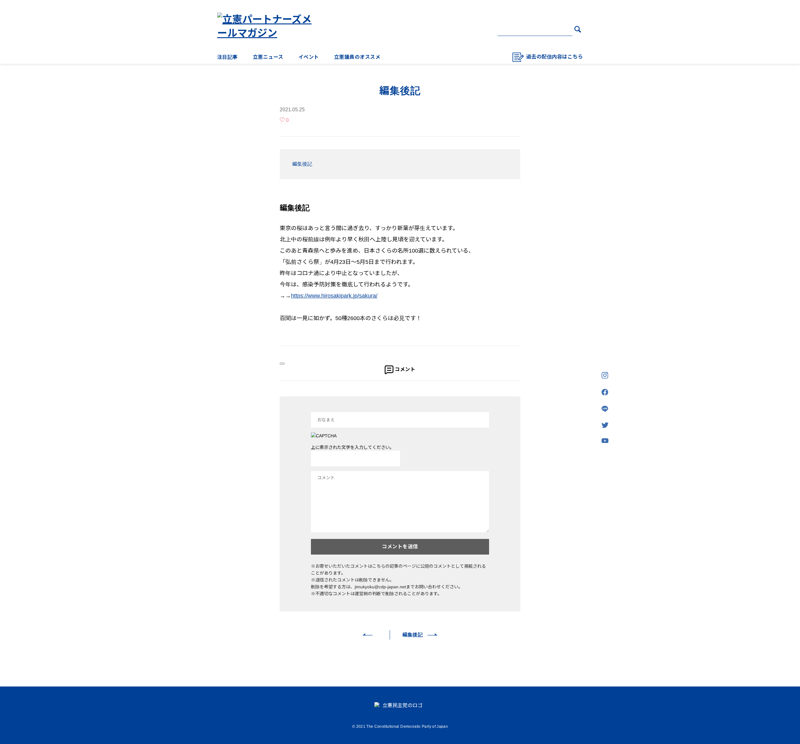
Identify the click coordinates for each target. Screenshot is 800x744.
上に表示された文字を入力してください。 (352, 447)
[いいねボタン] (282, 363)
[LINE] (605, 409)
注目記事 (227, 57)
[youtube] (605, 441)
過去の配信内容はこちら (554, 56)
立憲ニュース (268, 57)
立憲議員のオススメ (357, 57)
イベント (308, 57)
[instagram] (605, 376)
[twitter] (605, 425)
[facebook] (605, 392)
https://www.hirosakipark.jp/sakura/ (334, 296)
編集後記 (302, 164)
